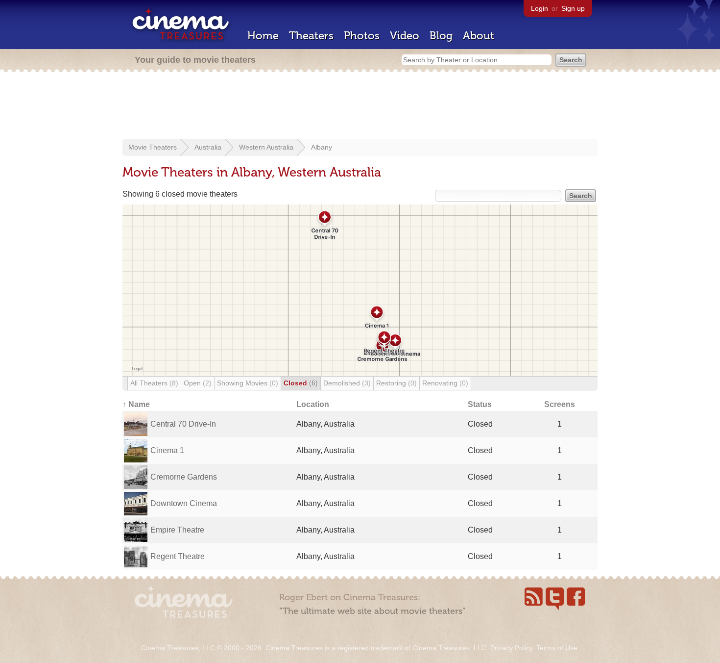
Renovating (445, 383)
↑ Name (136, 404)
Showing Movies (247, 383)
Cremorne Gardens (183, 477)
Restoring (396, 383)
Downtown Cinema (183, 503)
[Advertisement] (360, 106)
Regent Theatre (177, 556)
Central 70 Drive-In (183, 424)
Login (539, 8)
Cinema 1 (167, 450)
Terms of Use (556, 648)
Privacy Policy (511, 648)
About (478, 35)
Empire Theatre (177, 530)
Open (198, 383)
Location (312, 404)
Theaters (311, 35)
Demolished (347, 383)
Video (404, 35)
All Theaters (154, 383)
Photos (362, 35)
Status (480, 404)
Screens (559, 404)
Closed (301, 383)
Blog (441, 35)
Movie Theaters (152, 147)
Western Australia (266, 147)
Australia (207, 147)
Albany (321, 147)
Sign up (573, 8)
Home (263, 35)
